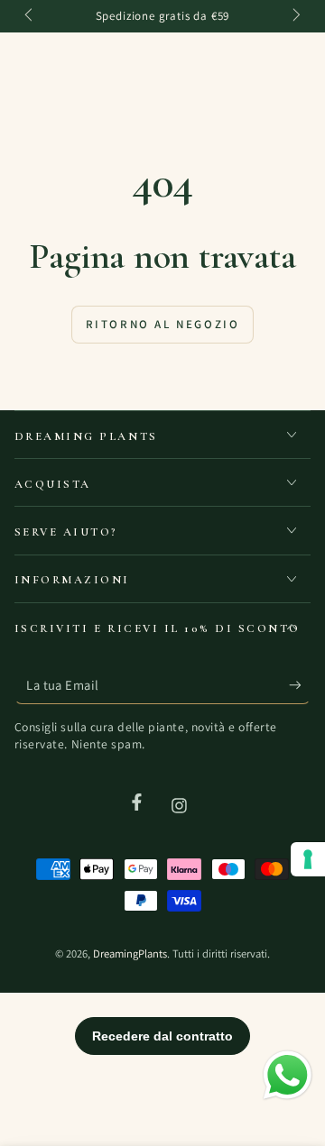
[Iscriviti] (300, 685)
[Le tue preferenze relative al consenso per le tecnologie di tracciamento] (308, 859)
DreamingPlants (130, 953)
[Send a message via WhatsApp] (287, 1075)
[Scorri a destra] (295, 16)
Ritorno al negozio (163, 324)
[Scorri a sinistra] (30, 16)
